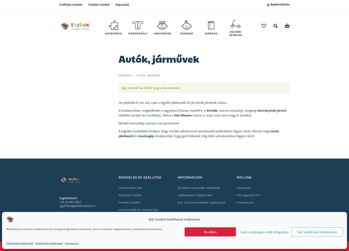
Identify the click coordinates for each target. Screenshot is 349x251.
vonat (274, 131)
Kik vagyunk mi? (248, 195)
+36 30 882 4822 (70, 202)
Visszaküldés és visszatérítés (138, 210)
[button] (275, 26)
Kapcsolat (122, 4)
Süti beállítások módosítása (317, 232)
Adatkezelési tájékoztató (49, 243)
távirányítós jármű (271, 110)
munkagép (146, 136)
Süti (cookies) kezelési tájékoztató (201, 202)
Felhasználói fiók (130, 188)
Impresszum (72, 243)
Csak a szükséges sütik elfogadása (264, 232)
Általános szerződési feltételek (199, 188)
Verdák (211, 110)
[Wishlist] (264, 26)
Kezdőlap (125, 75)
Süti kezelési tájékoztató (19, 243)
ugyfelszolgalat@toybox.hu (77, 206)
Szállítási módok (70, 4)
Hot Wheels (183, 115)
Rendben (210, 232)
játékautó (126, 136)
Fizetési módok (99, 4)
